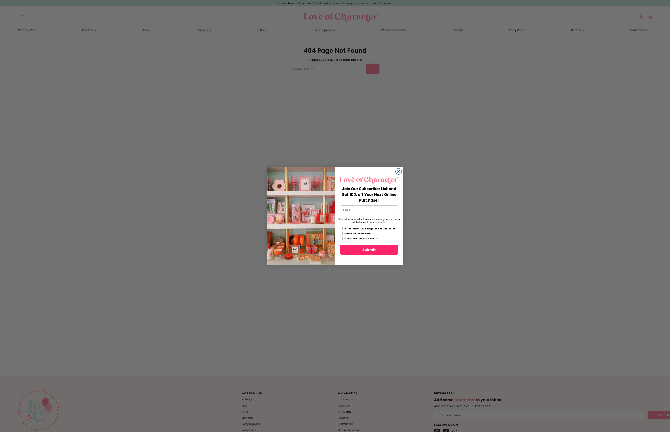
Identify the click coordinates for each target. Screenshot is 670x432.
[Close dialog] (399, 171)
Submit (369, 249)
